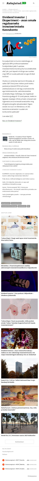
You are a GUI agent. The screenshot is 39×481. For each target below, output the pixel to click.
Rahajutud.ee (10, 33)
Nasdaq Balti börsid (10, 146)
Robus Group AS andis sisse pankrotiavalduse (17, 149)
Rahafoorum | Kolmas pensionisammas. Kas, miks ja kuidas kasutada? (19, 409)
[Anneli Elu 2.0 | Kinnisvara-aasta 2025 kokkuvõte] (19, 414)
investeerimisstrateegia (9, 206)
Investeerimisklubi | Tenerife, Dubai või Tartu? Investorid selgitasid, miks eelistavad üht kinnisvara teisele (19, 156)
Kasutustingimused (7, 451)
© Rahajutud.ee (32, 476)
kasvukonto (22, 206)
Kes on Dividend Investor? (12, 121)
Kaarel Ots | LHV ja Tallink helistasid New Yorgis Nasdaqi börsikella (18, 381)
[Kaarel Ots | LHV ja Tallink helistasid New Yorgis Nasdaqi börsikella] (19, 359)
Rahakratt (6, 134)
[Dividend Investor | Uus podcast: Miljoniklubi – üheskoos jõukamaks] (19, 272)
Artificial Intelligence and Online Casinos (22, 179)
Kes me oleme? (6, 448)
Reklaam (4, 454)
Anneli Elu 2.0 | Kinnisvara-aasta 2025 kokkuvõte (18, 435)
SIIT (11, 116)
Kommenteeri (19, 442)
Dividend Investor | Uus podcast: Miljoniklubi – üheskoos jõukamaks (17, 294)
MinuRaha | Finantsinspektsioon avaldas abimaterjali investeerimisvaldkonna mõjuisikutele (19, 267)
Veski (4, 194)
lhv (28, 206)
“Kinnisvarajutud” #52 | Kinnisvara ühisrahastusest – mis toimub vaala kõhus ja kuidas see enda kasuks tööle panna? (19, 189)
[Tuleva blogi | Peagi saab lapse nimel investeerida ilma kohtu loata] (19, 217)
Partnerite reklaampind (12, 161)
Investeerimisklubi (10, 153)
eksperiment (6, 203)
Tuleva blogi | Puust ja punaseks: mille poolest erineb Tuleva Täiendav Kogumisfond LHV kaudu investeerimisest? (18, 323)
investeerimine (16, 203)
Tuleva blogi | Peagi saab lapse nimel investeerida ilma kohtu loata (18, 239)
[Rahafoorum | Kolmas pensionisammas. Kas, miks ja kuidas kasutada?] (19, 387)
